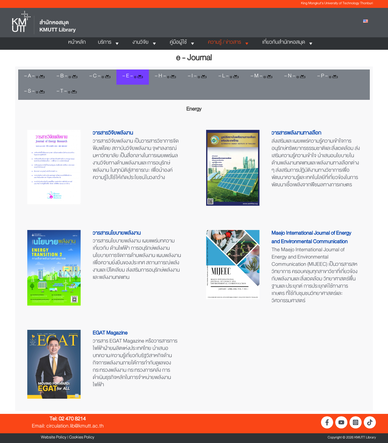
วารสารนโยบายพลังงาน (117, 234)
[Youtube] (341, 422)
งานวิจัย (140, 43)
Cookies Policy (81, 438)
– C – (94, 77)
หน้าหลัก (77, 43)
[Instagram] (356, 422)
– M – (256, 77)
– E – (127, 77)
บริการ (104, 43)
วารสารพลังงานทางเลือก (296, 134)
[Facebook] (327, 422)
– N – (289, 77)
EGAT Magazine (110, 334)
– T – (62, 92)
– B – (62, 77)
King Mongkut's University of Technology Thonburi (337, 4)
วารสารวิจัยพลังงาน (113, 134)
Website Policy (53, 438)
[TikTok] (370, 422)
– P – (322, 77)
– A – (29, 77)
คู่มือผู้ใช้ (178, 43)
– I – (192, 77)
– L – (224, 77)
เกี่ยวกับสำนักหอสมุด (283, 43)
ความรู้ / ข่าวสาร (224, 43)
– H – (160, 77)
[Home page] (44, 23)
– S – (29, 92)
